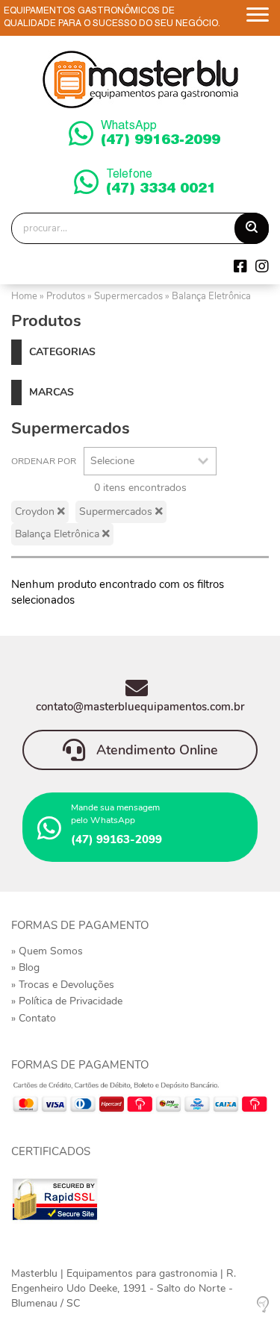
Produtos (65, 296)
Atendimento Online (155, 751)
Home (24, 296)
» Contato (33, 1018)
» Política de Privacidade (66, 1001)
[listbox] (150, 461)
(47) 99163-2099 (160, 134)
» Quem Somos (47, 951)
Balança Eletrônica (211, 296)
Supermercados (128, 296)
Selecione (112, 461)
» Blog (25, 967)
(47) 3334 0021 (161, 182)
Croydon (36, 511)
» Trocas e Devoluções (62, 985)
